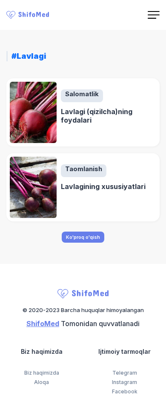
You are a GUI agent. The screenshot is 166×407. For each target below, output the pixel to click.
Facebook (124, 391)
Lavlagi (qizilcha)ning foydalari (96, 115)
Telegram (124, 372)
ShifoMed (42, 323)
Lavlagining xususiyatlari (103, 186)
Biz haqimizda (41, 372)
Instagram (124, 382)
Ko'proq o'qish (83, 237)
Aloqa (41, 382)
